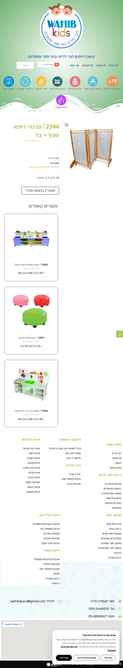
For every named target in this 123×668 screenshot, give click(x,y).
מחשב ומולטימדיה (111, 493)
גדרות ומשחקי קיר (50, 529)
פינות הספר (33, 487)
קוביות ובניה (74, 484)
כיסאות (56, 583)
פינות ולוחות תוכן (71, 479)
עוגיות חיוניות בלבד (86, 657)
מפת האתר (115, 467)
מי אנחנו (101, 65)
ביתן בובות (115, 529)
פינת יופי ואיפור (31, 448)
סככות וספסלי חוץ (50, 569)
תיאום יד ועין (73, 458)
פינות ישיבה (33, 458)
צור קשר (74, 65)
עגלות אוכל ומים (51, 543)
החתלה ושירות (52, 533)
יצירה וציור (75, 474)
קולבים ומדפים (113, 503)
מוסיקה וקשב (32, 482)
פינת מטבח (34, 463)
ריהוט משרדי (52, 578)
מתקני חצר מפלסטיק (109, 548)
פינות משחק (33, 492)
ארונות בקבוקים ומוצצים (46, 524)
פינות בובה (34, 477)
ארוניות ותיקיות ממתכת (47, 559)
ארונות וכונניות (113, 484)
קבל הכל (64, 657)
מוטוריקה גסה (73, 453)
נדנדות (117, 553)
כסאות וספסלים (112, 488)
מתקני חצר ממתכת (111, 543)
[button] (66, 125)
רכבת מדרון (115, 557)
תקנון (118, 463)
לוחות (56, 573)
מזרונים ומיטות (51, 538)
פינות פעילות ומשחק (49, 167)
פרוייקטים (87, 65)
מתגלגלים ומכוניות (111, 538)
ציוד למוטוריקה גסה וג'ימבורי (64, 448)
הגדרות (108, 657)
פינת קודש (34, 472)
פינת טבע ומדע (31, 467)
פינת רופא (33, 167)
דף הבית (113, 65)
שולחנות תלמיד (51, 564)
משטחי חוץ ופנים (111, 533)
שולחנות (116, 508)
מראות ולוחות (113, 498)
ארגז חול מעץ (114, 524)
